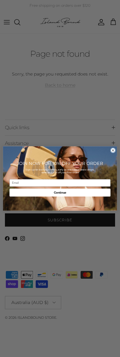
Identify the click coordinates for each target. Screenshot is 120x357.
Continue (60, 192)
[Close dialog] (113, 150)
